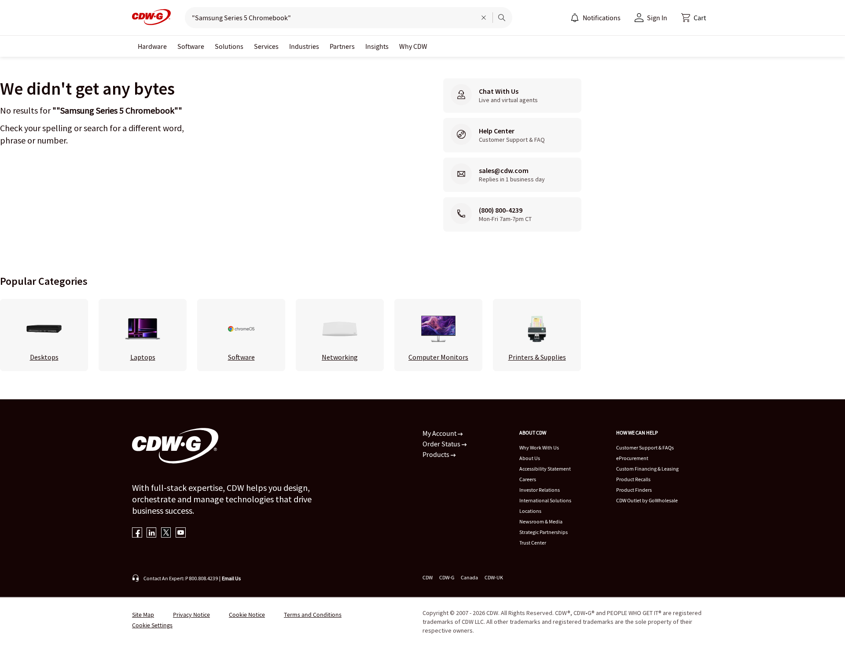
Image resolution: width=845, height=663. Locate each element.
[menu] (595, 17)
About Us (529, 458)
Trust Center (532, 542)
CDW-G (446, 577)
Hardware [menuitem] (152, 46)
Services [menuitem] (266, 46)
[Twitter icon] (166, 533)
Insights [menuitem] (377, 46)
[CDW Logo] (151, 17)
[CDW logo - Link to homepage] (151, 17)
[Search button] (502, 18)
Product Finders (634, 489)
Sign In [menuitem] (657, 17)
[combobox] (327, 17)
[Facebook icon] (137, 533)
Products (436, 454)
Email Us (231, 578)
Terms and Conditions (313, 615)
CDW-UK (494, 577)
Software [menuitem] (190, 46)
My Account (440, 433)
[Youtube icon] (181, 533)
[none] (152, 46)
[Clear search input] (484, 18)
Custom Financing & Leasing (647, 468)
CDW (427, 577)
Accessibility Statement (545, 468)
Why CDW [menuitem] (413, 46)
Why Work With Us (539, 447)
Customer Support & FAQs (645, 447)
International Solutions (545, 500)
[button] (693, 17)
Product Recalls (633, 479)
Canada (469, 577)
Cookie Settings (152, 625)
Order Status (442, 443)
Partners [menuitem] (342, 46)
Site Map (143, 615)
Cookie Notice (247, 615)
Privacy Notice (191, 615)
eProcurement (632, 458)
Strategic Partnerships (543, 532)
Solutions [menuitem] (229, 46)
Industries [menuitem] (304, 46)
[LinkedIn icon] (152, 533)
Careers (527, 479)
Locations (530, 511)
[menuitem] (574, 17)
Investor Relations (539, 489)
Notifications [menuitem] (602, 17)
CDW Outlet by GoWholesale (647, 500)
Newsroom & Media (540, 521)
